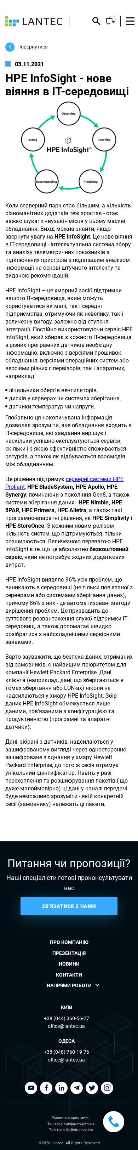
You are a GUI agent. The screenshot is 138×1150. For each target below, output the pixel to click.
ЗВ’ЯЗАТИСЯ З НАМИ (69, 906)
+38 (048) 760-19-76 (66, 1052)
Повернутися (32, 47)
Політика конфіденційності (71, 1123)
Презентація (69, 953)
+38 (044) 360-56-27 (66, 1018)
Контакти (69, 975)
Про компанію (69, 942)
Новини (69, 964)
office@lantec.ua (66, 1026)
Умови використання (71, 1117)
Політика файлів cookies (70, 1130)
